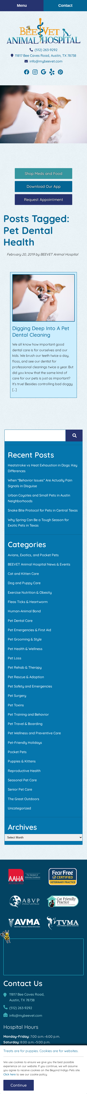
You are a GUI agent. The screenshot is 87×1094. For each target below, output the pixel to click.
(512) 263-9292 (46, 50)
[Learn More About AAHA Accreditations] (24, 876)
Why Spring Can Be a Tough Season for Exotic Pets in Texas (38, 523)
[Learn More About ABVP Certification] (24, 902)
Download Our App (44, 186)
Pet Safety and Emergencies (30, 686)
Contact (65, 5)
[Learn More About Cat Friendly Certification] (63, 902)
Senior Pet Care (20, 789)
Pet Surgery (17, 695)
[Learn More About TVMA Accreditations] (63, 923)
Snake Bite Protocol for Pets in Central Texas (43, 510)
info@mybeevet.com (46, 61)
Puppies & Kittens (22, 761)
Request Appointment (43, 199)
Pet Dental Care (20, 620)
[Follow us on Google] (43, 71)
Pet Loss (14, 658)
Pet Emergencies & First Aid (29, 630)
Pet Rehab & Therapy (25, 667)
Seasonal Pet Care (22, 780)
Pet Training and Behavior (28, 714)
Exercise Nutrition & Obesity (30, 592)
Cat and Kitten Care (23, 573)
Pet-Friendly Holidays (25, 742)
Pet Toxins (16, 705)
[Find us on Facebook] (26, 71)
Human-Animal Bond (24, 611)
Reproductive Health (24, 771)
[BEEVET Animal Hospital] (43, 31)
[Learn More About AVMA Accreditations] (24, 923)
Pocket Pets (17, 752)
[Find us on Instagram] (35, 71)
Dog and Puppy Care (24, 583)
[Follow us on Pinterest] (60, 71)
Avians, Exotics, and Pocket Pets (33, 555)
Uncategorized (19, 808)
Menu (22, 5)
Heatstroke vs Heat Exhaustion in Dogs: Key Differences (42, 468)
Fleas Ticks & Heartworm (28, 602)
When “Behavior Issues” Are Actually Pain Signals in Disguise (40, 483)
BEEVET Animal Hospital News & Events (39, 564)
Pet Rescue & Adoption (26, 677)
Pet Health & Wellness (25, 649)
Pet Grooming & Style (25, 639)
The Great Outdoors (23, 799)
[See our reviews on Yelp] (51, 71)
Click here (9, 1074)
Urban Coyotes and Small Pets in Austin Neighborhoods (39, 498)
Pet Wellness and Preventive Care (34, 733)
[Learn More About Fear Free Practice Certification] (63, 876)
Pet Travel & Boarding (25, 724)
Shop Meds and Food (43, 173)
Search (74, 435)
